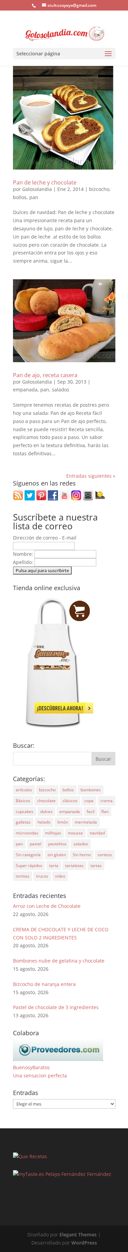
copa (89, 801)
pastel (35, 844)
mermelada (86, 822)
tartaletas (74, 865)
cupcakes (24, 811)
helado (44, 822)
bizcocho (99, 189)
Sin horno (82, 855)
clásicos (69, 801)
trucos (42, 876)
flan (105, 811)
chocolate (46, 801)
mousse (75, 833)
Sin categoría (28, 855)
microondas (27, 833)
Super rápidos (29, 865)
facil (91, 811)
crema (106, 801)
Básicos (23, 801)
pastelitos (57, 844)
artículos (24, 790)
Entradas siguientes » (90, 476)
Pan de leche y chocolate (44, 182)
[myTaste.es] (28, 1174)
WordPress (84, 1242)
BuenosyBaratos (31, 1067)
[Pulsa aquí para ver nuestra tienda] (53, 728)
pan (33, 197)
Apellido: (23, 562)
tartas (96, 865)
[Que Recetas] (30, 1156)
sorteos (105, 855)
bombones (91, 790)
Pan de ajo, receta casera (45, 375)
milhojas (53, 833)
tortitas (22, 876)
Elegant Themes (78, 1234)
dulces (46, 811)
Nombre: (23, 554)
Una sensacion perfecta (40, 1075)
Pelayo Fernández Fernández (78, 1174)
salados (60, 389)
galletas (23, 822)
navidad (97, 833)
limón (62, 822)
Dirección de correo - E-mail (44, 537)
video (60, 876)
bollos (20, 197)
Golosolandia (37, 189)
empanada (25, 389)
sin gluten (56, 855)
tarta (53, 865)
